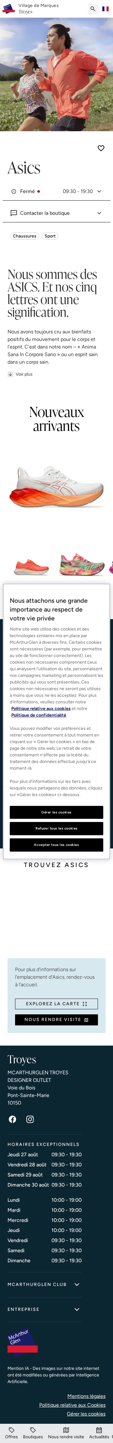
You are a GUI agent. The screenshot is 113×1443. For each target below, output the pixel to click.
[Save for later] (101, 148)
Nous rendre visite (52, 1019)
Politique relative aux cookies (41, 708)
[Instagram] (30, 1119)
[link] (39, 9)
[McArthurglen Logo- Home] (9, 9)
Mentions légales (86, 1396)
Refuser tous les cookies (56, 828)
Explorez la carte (53, 1003)
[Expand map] (56, 918)
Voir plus (24, 374)
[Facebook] (13, 1119)
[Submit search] (93, 9)
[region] (56, 722)
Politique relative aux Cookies (72, 1405)
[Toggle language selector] (105, 9)
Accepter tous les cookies (56, 844)
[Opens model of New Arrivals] (56, 489)
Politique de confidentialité (38, 715)
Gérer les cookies (86, 1414)
